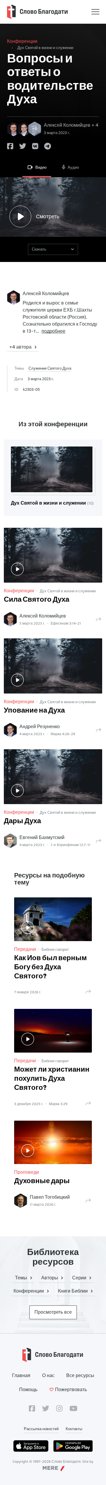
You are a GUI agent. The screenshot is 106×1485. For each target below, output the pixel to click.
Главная (21, 1375)
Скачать (39, 249)
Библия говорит (55, 949)
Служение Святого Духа (50, 368)
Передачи (25, 949)
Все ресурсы (80, 1375)
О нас (48, 1375)
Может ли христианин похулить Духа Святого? (52, 1079)
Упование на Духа (34, 710)
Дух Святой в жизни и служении (45, 47)
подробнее (53, 331)
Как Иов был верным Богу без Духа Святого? (50, 967)
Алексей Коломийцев (46, 293)
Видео (41, 167)
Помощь (28, 1389)
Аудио (73, 167)
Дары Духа (22, 821)
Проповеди (26, 1172)
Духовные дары (42, 1181)
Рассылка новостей (41, 1428)
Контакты (74, 1428)
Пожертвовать (71, 1389)
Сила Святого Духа (36, 599)
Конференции (22, 41)
